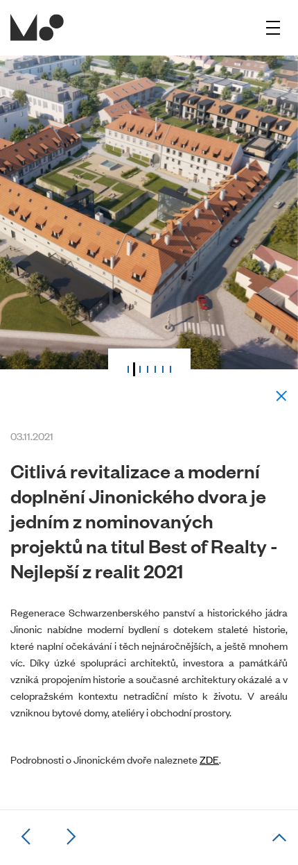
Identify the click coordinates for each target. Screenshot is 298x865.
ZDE (209, 759)
